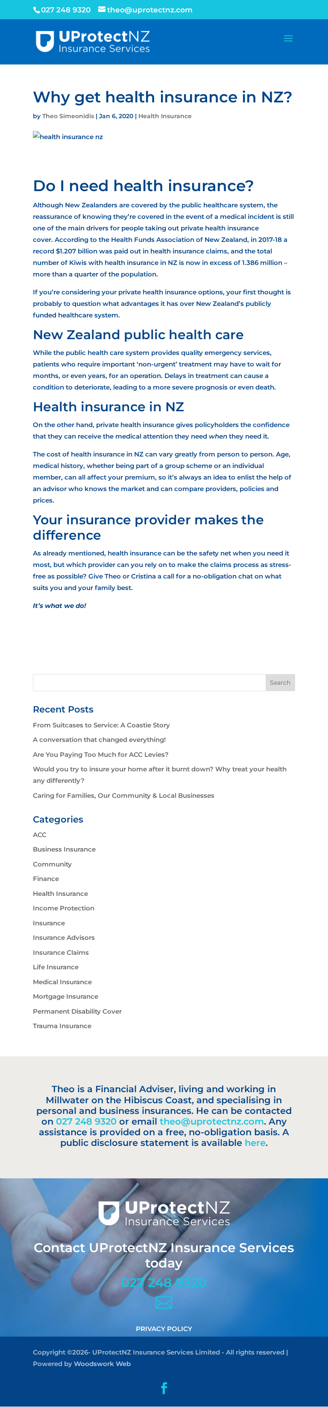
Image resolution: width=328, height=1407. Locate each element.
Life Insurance (56, 967)
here (255, 1142)
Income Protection (63, 908)
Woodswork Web (102, 1364)
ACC (40, 835)
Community (52, 864)
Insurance (49, 923)
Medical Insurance (62, 982)
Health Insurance (165, 116)
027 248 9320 (86, 1121)
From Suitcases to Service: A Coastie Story (101, 725)
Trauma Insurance (62, 1026)
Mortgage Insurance (65, 996)
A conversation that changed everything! (99, 739)
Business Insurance (64, 849)
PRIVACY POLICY (164, 1329)
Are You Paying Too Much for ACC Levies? (101, 754)
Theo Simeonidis (68, 116)
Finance (46, 879)
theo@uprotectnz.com (212, 1121)
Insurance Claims (61, 952)
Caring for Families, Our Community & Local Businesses (123, 795)
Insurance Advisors (64, 937)
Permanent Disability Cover (77, 1011)
